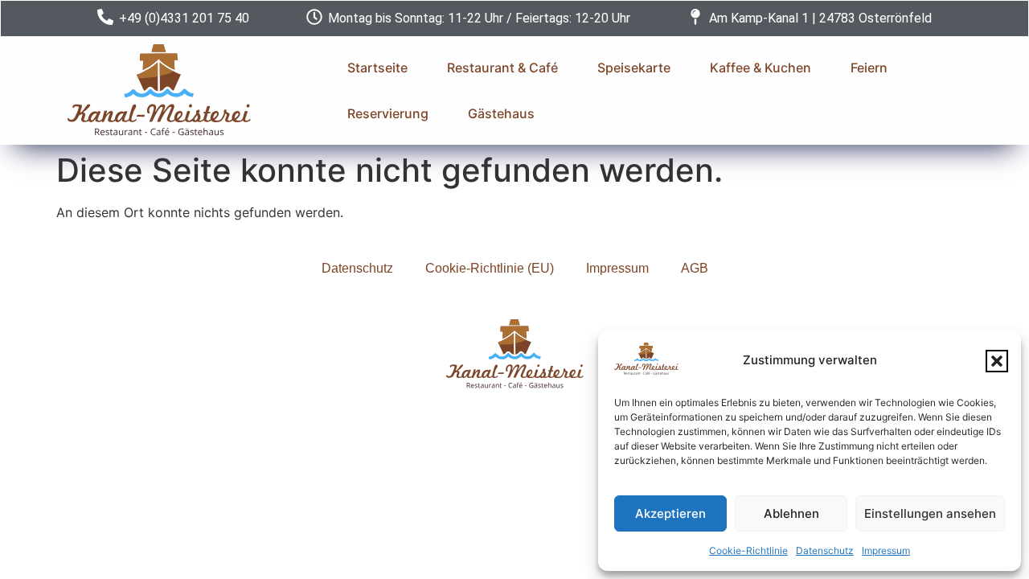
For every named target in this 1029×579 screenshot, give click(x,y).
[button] (997, 361)
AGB (694, 268)
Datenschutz (825, 550)
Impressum (886, 550)
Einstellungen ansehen (930, 513)
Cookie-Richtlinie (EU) (489, 268)
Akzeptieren (670, 513)
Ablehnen (791, 513)
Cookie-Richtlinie (748, 550)
